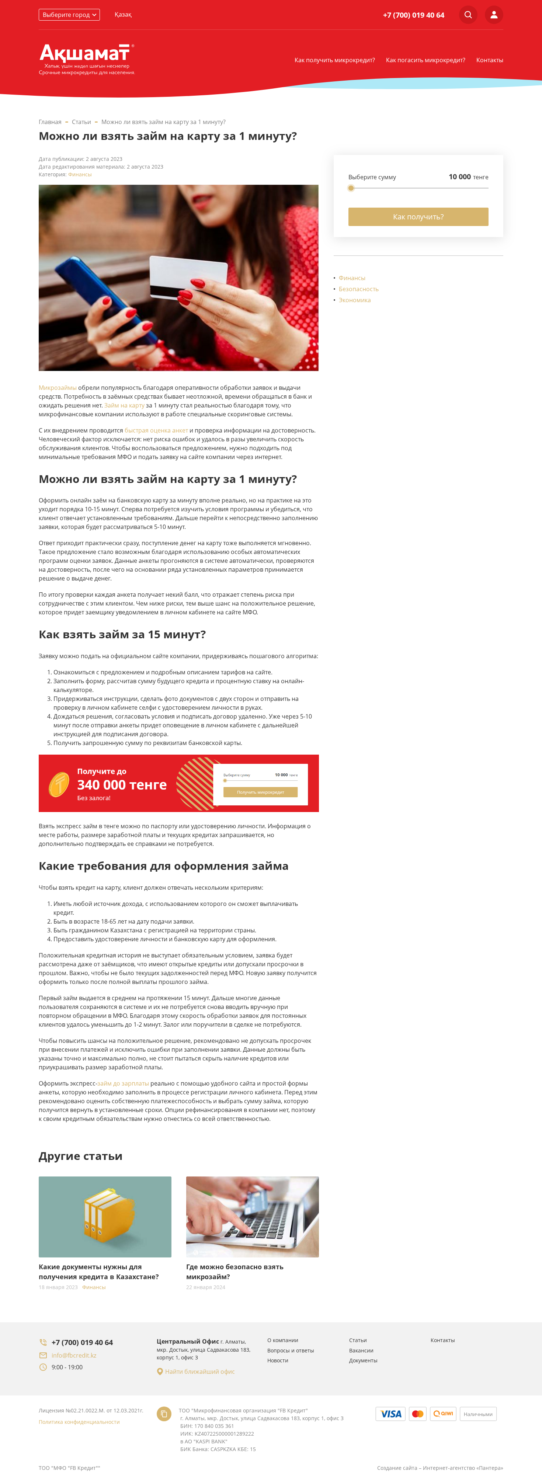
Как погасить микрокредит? (425, 60)
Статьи (358, 1340)
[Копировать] (164, 1414)
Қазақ (123, 14)
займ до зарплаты (123, 1083)
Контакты (489, 60)
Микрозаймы (58, 388)
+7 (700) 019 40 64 (413, 15)
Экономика (355, 300)
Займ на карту (124, 405)
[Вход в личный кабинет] (494, 15)
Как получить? (418, 217)
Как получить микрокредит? (335, 60)
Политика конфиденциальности (79, 1421)
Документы (363, 1360)
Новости (277, 1360)
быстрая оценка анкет (156, 430)
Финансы (80, 174)
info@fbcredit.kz (74, 1355)
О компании (282, 1340)
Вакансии (361, 1350)
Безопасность (359, 289)
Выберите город (66, 15)
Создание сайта (397, 1467)
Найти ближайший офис (200, 1372)
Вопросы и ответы (290, 1350)
